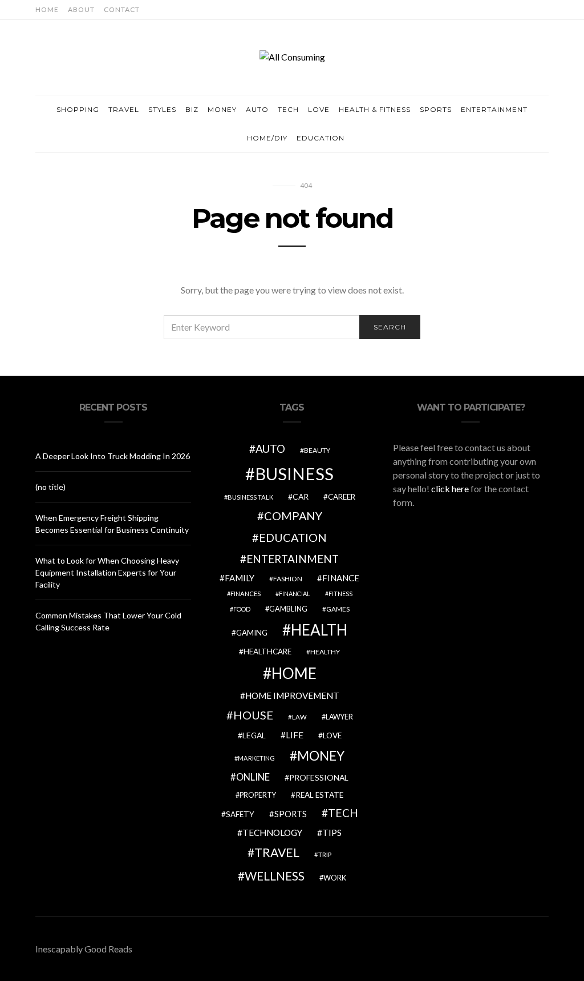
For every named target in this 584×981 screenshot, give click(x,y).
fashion (287, 578)
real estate (319, 794)
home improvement (292, 695)
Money (222, 109)
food (241, 609)
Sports (436, 109)
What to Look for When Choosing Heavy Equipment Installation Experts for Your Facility (107, 572)
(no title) (50, 487)
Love (319, 109)
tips (332, 832)
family (239, 578)
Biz (191, 109)
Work (334, 877)
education (293, 537)
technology (272, 832)
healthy (325, 652)
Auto (257, 109)
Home (47, 9)
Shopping (77, 109)
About (81, 9)
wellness (275, 876)
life (294, 735)
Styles (162, 109)
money (320, 755)
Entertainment (494, 109)
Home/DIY (267, 138)
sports (290, 814)
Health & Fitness (375, 109)
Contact (122, 9)
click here (450, 488)
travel (276, 852)
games (338, 609)
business (294, 474)
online (253, 777)
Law (299, 717)
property (258, 795)
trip (324, 854)
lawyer (339, 717)
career (341, 496)
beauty (317, 450)
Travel (123, 109)
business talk (250, 497)
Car (301, 496)
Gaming (251, 632)
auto (270, 448)
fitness (340, 593)
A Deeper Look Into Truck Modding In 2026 (112, 456)
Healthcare (267, 651)
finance (340, 578)
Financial (294, 593)
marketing (256, 758)
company (293, 515)
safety (240, 814)
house (253, 715)
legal (254, 735)
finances (245, 593)
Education (320, 138)
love (332, 735)
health (319, 630)
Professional (318, 777)
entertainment (292, 559)
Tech (288, 109)
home (294, 673)
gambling (288, 608)
